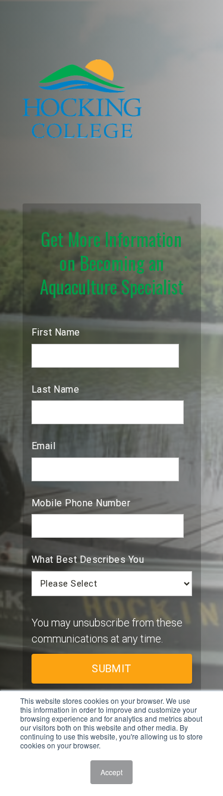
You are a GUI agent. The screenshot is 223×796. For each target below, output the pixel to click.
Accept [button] (111, 772)
